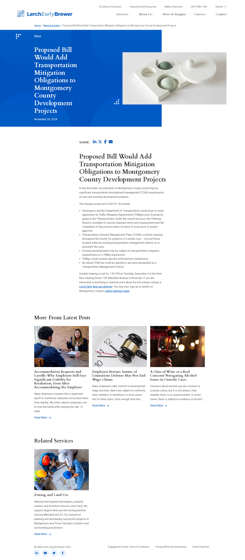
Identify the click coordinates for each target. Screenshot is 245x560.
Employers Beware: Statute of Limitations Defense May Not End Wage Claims (119, 375)
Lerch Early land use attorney (95, 286)
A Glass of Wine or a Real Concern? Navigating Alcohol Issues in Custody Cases (173, 375)
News (37, 36)
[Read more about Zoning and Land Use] (61, 469)
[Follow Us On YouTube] (45, 553)
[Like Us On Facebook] (62, 553)
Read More (40, 417)
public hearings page (117, 291)
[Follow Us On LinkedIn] (36, 553)
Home (37, 25)
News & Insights (52, 25)
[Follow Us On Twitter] (54, 553)
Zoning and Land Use (51, 495)
